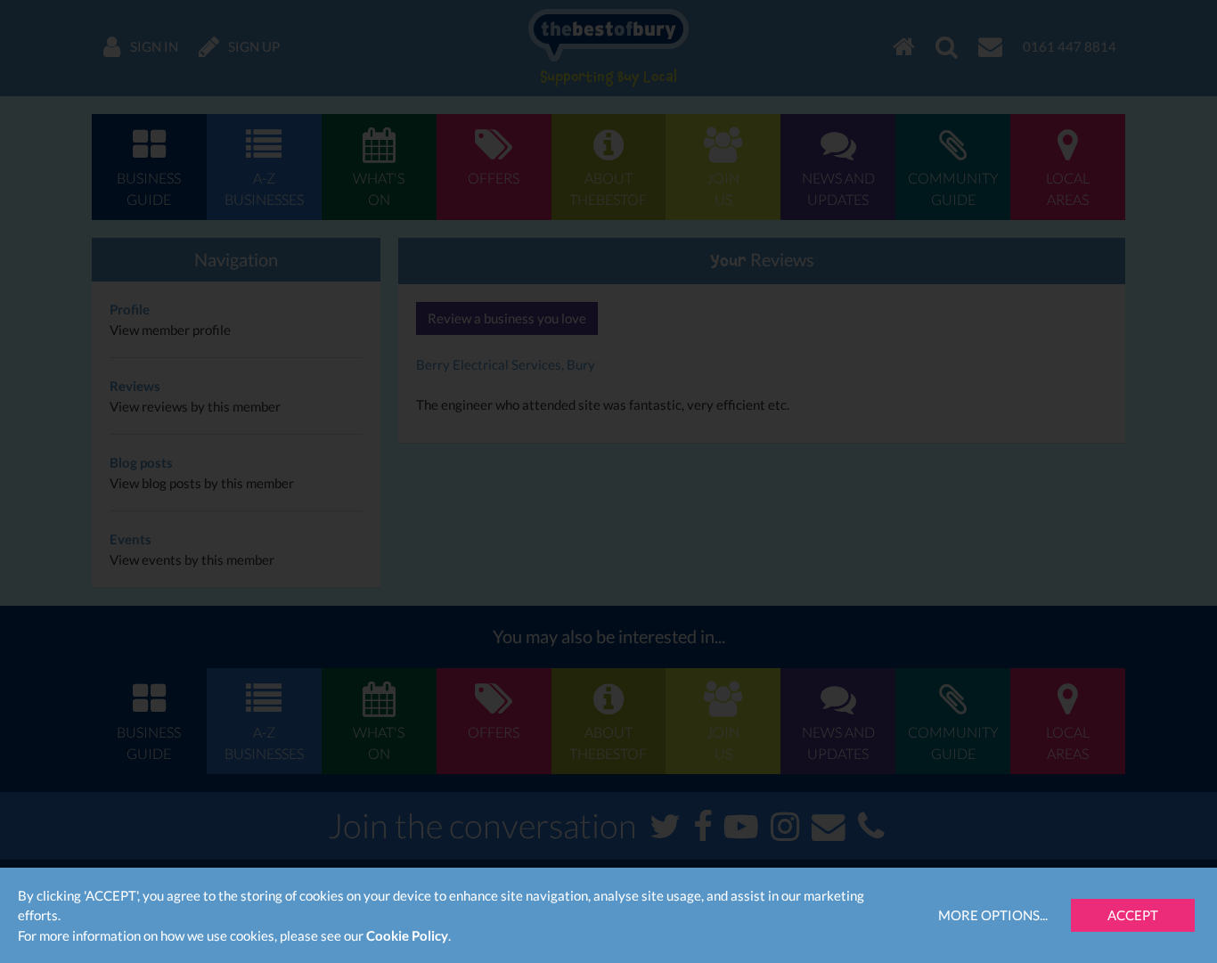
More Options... (993, 915)
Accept (1132, 915)
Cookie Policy (407, 935)
